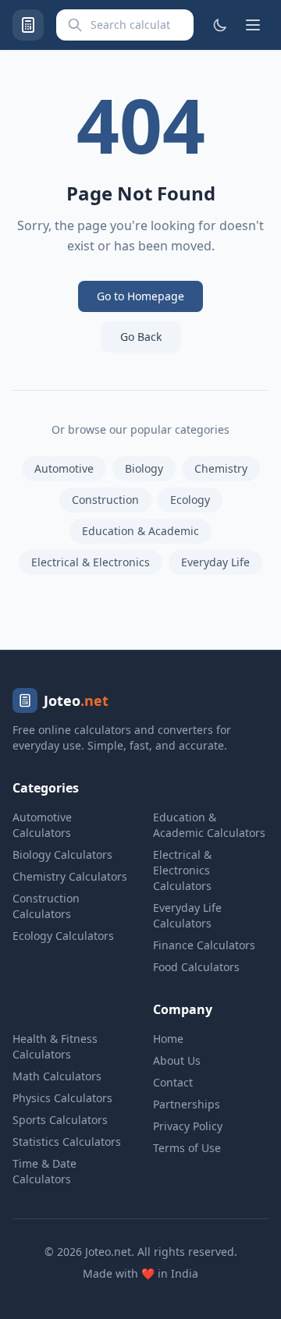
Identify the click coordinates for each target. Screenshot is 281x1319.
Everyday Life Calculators (187, 915)
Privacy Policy (187, 1126)
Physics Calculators (62, 1097)
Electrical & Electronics (90, 562)
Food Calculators (196, 966)
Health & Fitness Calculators (55, 1046)
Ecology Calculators (63, 935)
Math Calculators (56, 1076)
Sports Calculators (60, 1119)
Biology (144, 468)
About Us (177, 1060)
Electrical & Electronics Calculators (182, 870)
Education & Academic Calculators (209, 825)
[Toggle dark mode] (220, 25)
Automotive (64, 468)
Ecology (190, 499)
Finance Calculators (204, 945)
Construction (105, 499)
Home (168, 1038)
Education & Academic (140, 530)
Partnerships (186, 1104)
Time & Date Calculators (44, 1171)
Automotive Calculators (42, 825)
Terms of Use (187, 1147)
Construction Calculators (46, 906)
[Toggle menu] (253, 25)
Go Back (141, 336)
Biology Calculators (62, 854)
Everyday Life (215, 562)
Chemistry (220, 468)
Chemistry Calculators (69, 876)
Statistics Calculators (66, 1141)
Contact (173, 1082)
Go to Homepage (140, 296)
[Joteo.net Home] (28, 25)
